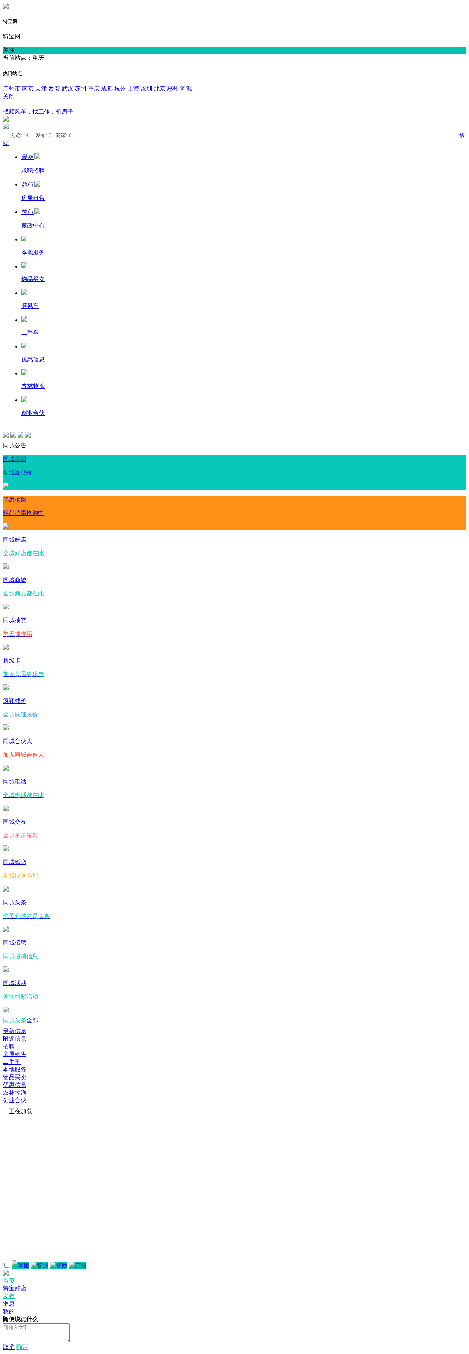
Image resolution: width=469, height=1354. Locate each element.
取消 (9, 1347)
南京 (28, 88)
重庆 (94, 88)
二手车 (12, 1062)
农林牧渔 (14, 1092)
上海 (133, 88)
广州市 (12, 88)
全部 (32, 1020)
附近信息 (14, 1039)
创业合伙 (14, 1100)
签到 (42, 1265)
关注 (9, 50)
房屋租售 (14, 1054)
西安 (54, 88)
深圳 (146, 88)
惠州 (173, 88)
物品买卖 (14, 1077)
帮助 (61, 1265)
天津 (41, 88)
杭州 (120, 88)
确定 (22, 1347)
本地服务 (14, 1069)
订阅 (80, 1265)
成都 (107, 88)
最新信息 (14, 1031)
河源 (186, 88)
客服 (23, 1265)
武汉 (67, 88)
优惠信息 (14, 1085)
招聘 (9, 1046)
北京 (160, 88)
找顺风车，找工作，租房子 (38, 111)
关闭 (9, 96)
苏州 (80, 88)
